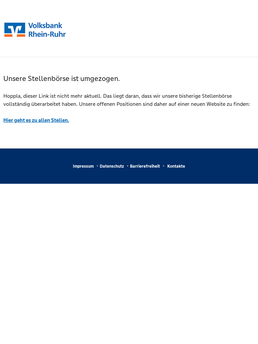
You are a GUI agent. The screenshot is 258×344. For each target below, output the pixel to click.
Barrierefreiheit (145, 166)
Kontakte (176, 166)
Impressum (83, 166)
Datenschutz (112, 166)
